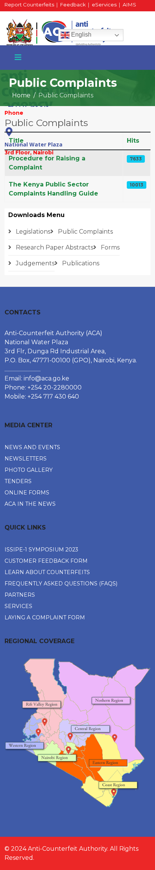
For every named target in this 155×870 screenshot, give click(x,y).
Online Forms (27, 492)
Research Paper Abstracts (53, 247)
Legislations (32, 231)
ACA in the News (30, 503)
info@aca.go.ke (46, 378)
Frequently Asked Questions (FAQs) (61, 583)
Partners (20, 594)
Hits (133, 140)
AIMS (129, 5)
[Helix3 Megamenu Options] (18, 57)
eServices (104, 5)
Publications (80, 263)
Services (18, 606)
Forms (109, 247)
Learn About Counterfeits (47, 572)
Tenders (18, 481)
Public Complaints (84, 231)
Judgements (34, 263)
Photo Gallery (29, 470)
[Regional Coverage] (77, 733)
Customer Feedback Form (46, 560)
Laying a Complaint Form (45, 617)
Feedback (73, 5)
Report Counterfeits (29, 5)
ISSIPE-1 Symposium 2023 (41, 549)
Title (16, 140)
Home (21, 95)
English (80, 34)
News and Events (32, 447)
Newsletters (26, 458)
